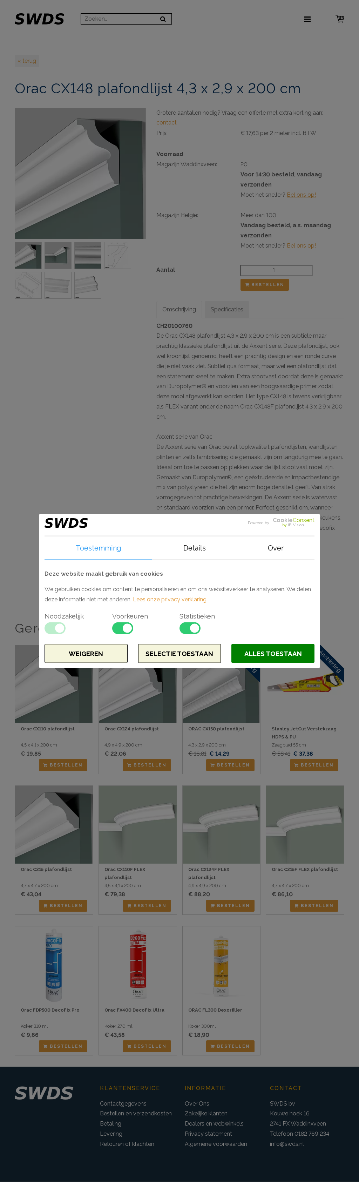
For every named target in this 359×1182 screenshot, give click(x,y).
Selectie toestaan (179, 653)
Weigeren (86, 653)
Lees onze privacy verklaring (169, 599)
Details (194, 547)
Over (276, 547)
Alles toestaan (273, 653)
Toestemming (98, 547)
